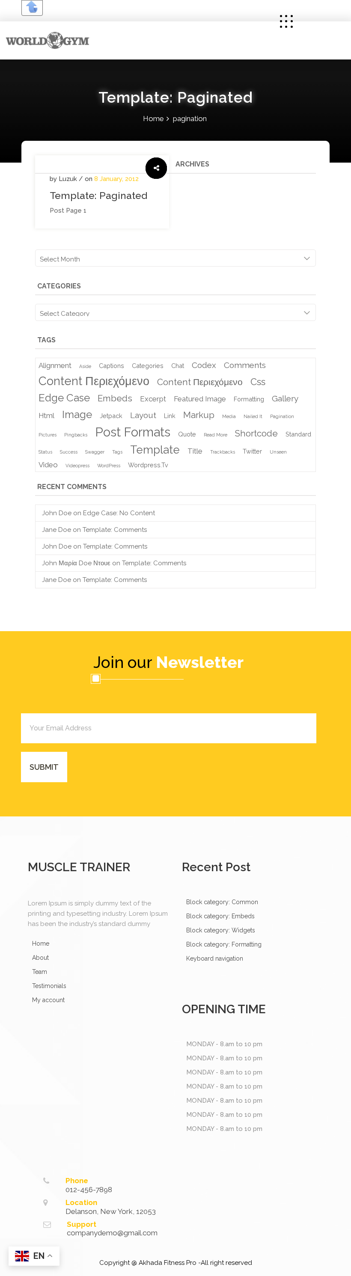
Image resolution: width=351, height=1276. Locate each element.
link (170, 415)
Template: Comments (115, 530)
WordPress (108, 465)
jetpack (111, 415)
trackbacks (222, 451)
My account (48, 1000)
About (40, 957)
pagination (282, 416)
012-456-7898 (88, 1189)
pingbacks (75, 434)
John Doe (56, 513)
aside (85, 366)
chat (177, 365)
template (155, 449)
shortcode (256, 433)
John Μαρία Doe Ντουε (76, 563)
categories (148, 365)
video (48, 464)
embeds (115, 398)
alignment (55, 365)
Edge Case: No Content (119, 513)
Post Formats (132, 431)
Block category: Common (222, 902)
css (257, 381)
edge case (64, 398)
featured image (200, 399)
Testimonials (49, 985)
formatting (249, 399)
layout (143, 415)
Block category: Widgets (220, 930)
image (77, 414)
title (194, 451)
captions (111, 365)
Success (68, 451)
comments (245, 365)
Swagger (94, 451)
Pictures (48, 434)
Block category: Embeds (220, 916)
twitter (252, 451)
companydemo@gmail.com (112, 1233)
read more (215, 434)
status (45, 451)
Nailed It (253, 416)
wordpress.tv (148, 465)
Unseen (278, 451)
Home (153, 118)
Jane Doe (56, 530)
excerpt (153, 399)
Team (39, 971)
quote (187, 434)
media (229, 416)
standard (298, 434)
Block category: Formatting (224, 944)
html (46, 415)
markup (198, 415)
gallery (285, 398)
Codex (204, 365)
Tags (117, 451)
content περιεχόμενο (94, 381)
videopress (77, 465)
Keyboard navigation (214, 958)
